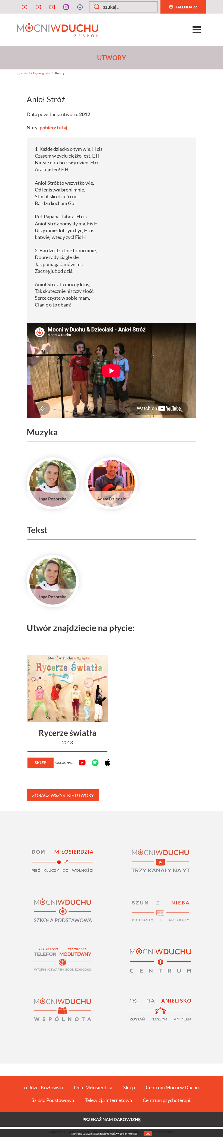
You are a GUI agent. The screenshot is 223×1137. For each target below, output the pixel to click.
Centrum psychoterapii (167, 1100)
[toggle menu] (196, 29)
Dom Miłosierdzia (93, 1087)
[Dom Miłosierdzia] (62, 862)
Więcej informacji (127, 1133)
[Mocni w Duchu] (111, 30)
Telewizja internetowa (108, 1100)
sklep (40, 762)
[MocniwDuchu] (24, 6)
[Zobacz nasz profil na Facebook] (79, 6)
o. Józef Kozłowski (43, 1087)
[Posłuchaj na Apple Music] (105, 762)
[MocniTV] (38, 6)
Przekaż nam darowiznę (111, 1119)
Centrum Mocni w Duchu (172, 1087)
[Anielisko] (160, 1011)
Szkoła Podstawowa (53, 1100)
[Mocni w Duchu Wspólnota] (62, 1011)
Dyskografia (41, 73)
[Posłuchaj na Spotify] (92, 763)
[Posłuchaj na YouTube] (79, 763)
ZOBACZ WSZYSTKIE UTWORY (63, 795)
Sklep (129, 1087)
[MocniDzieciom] (52, 6)
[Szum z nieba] (160, 912)
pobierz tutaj (53, 127)
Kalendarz (186, 7)
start (26, 73)
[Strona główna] (18, 73)
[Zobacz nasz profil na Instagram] (66, 6)
